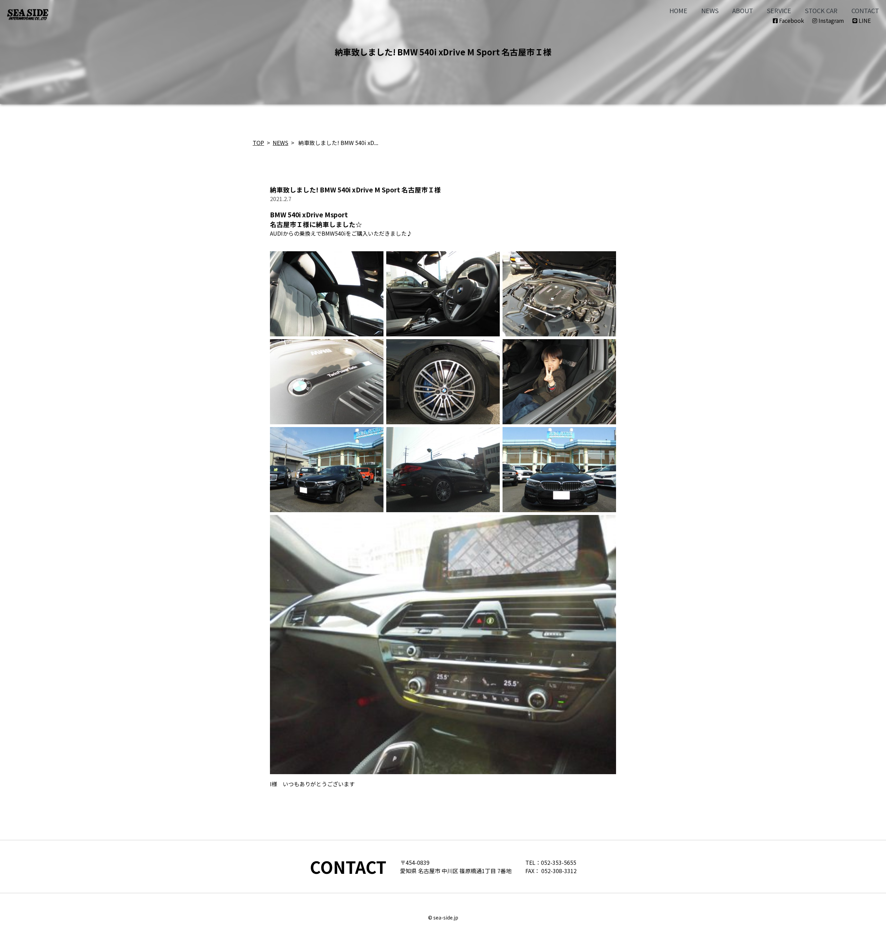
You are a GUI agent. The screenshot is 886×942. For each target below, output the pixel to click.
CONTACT (865, 10)
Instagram (830, 20)
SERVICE (779, 10)
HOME (678, 10)
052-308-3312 (559, 871)
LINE (864, 20)
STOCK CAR (821, 10)
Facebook (791, 20)
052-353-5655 (558, 862)
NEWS (709, 10)
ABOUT (742, 10)
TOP (258, 142)
